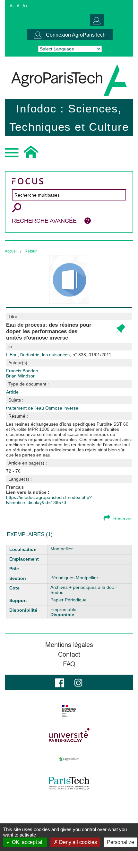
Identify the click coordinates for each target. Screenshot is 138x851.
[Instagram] (78, 682)
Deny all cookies (77, 842)
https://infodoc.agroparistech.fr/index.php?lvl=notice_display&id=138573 (49, 500)
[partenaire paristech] (69, 783)
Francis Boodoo (22, 370)
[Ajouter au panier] (120, 329)
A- (12, 6)
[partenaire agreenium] (69, 759)
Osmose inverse (61, 408)
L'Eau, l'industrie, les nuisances (38, 354)
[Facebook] (60, 682)
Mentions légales (69, 644)
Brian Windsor (20, 375)
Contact (69, 654)
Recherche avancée (44, 220)
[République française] (69, 711)
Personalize (120, 842)
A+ (25, 6)
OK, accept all (27, 842)
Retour (31, 251)
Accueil (11, 251)
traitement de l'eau (25, 408)
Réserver (122, 518)
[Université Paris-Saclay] (69, 735)
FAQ (69, 663)
